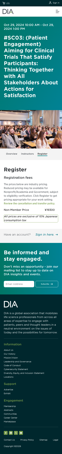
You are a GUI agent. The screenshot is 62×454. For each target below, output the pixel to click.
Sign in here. (44, 234)
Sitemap (43, 440)
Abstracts (8, 410)
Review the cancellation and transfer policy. (29, 203)
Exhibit (7, 393)
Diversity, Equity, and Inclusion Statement (24, 373)
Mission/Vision (11, 358)
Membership (10, 406)
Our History (9, 354)
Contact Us (9, 440)
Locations (8, 377)
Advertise (8, 389)
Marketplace (10, 421)
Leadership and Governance (17, 361)
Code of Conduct (12, 365)
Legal (55, 440)
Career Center (10, 418)
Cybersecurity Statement (16, 369)
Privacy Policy (27, 440)
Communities (10, 414)
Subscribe (45, 284)
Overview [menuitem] (11, 154)
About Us (8, 350)
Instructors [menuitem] (27, 154)
